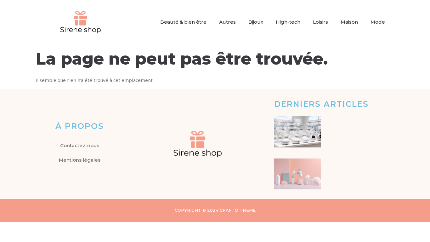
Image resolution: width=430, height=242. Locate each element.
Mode (378, 22)
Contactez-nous (79, 145)
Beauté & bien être (183, 22)
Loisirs (320, 22)
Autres (227, 22)
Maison (349, 22)
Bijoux (255, 22)
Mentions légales (79, 160)
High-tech (288, 22)
